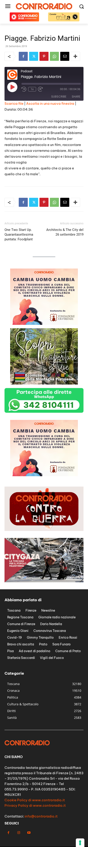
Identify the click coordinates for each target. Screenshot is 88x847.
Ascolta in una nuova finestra (50, 103)
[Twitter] (33, 56)
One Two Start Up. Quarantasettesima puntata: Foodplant (19, 234)
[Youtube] (29, 833)
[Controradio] (44, 6)
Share (76, 96)
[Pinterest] (44, 56)
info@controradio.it (41, 816)
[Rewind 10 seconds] (23, 89)
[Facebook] (23, 56)
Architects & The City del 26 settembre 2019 (64, 232)
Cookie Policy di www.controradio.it (35, 800)
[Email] (64, 56)
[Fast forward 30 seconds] (40, 89)
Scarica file (14, 103)
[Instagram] (19, 833)
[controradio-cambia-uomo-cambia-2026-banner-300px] (44, 323)
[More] (75, 56)
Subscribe (58, 96)
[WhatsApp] (54, 56)
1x (32, 89)
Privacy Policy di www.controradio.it (35, 805)
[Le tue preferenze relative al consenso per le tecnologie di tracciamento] (80, 842)
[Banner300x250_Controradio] (44, 383)
